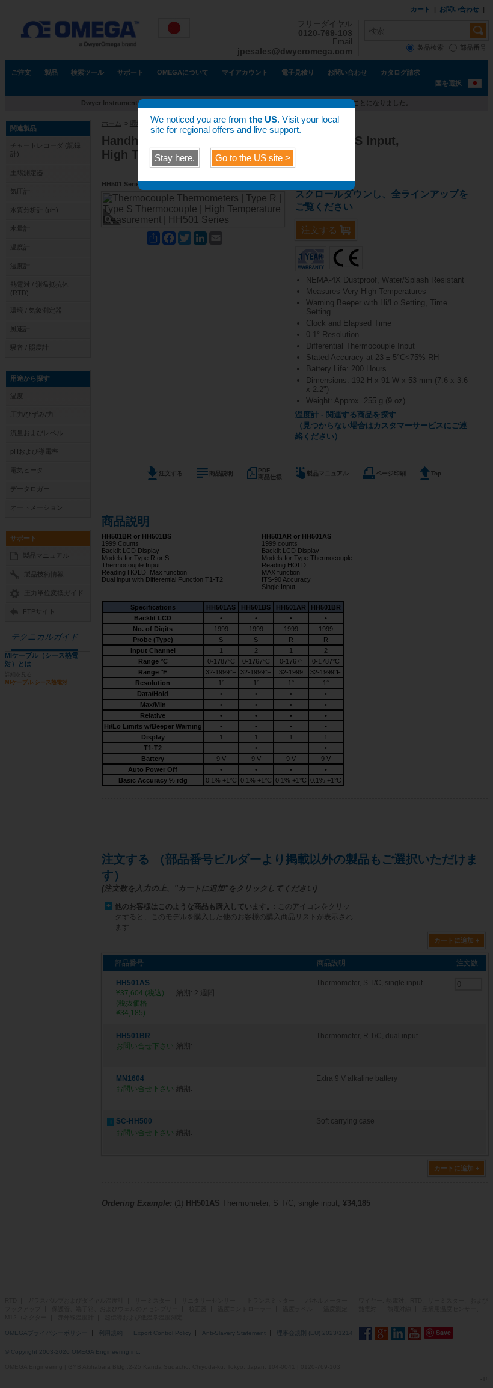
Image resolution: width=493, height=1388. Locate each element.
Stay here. (175, 158)
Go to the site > (252, 158)
